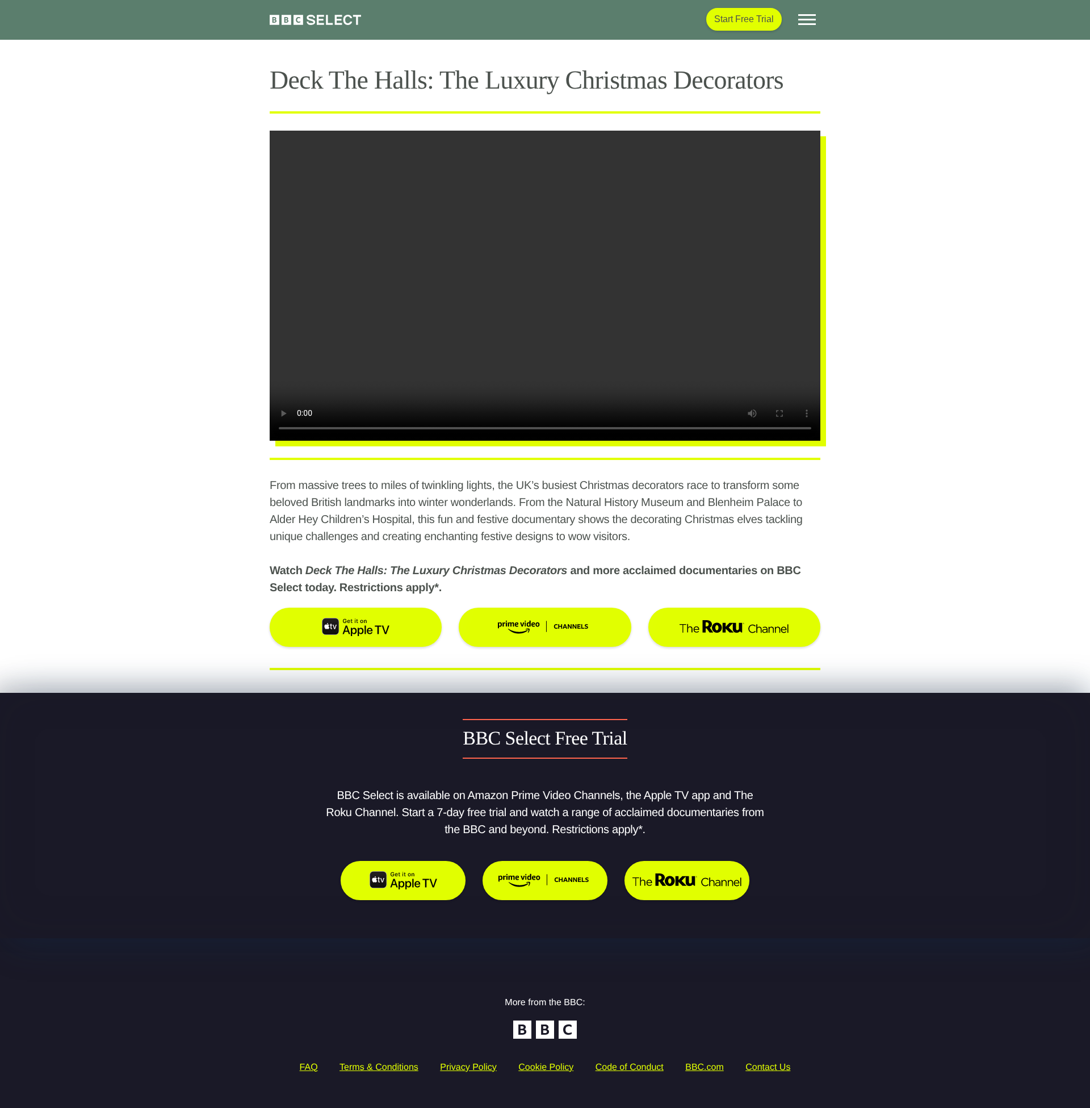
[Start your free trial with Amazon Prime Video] (545, 880)
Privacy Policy (468, 1067)
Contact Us (767, 1067)
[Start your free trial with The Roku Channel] (686, 880)
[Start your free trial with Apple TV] (403, 880)
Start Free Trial (744, 19)
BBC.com (704, 1067)
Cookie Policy (545, 1067)
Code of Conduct (630, 1067)
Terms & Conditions (378, 1067)
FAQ (309, 1067)
